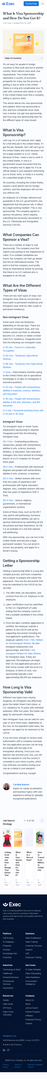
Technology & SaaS (11, 969)
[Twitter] (8, 1050)
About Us (29, 1000)
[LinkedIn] (4, 1050)
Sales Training (31, 942)
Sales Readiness (32, 977)
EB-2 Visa (8, 466)
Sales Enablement (33, 938)
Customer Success (33, 945)
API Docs (7, 1008)
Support (28, 949)
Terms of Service (18, 1066)
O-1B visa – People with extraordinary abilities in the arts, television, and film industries (21, 402)
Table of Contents (12, 58)
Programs (7, 945)
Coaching (7, 957)
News (27, 1004)
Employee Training (33, 957)
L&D (27, 953)
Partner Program (32, 1012)
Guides (6, 1000)
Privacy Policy (6, 1066)
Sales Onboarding (33, 973)
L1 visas (6, 372)
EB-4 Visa (8, 500)
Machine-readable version (35, 1066)
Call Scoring (8, 938)
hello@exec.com (9, 1036)
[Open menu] (42, 3)
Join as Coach (31, 1008)
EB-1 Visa (7, 441)
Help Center (8, 1004)
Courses (6, 949)
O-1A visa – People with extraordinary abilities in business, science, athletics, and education (22, 390)
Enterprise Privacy (33, 1019)
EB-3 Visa (8, 478)
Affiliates (29, 1015)
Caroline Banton (21, 784)
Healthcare (7, 973)
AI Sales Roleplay (33, 969)
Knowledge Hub (10, 953)
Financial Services (11, 977)
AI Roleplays (8, 942)
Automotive (8, 988)
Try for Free (31, 3)
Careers (28, 1023)
